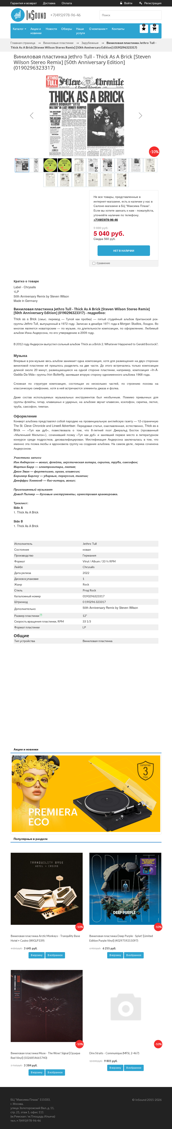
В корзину (36, 955)
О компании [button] (97, 28)
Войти (128, 3)
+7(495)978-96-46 (65, 15)
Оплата (67, 3)
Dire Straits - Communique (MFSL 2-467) (114, 1053)
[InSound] (28, 15)
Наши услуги (80, 31)
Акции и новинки (36, 31)
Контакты (118, 28)
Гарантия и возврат (23, 3)
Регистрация (153, 3)
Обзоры (66, 28)
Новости (51, 28)
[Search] (156, 15)
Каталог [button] (18, 28)
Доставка (49, 3)
